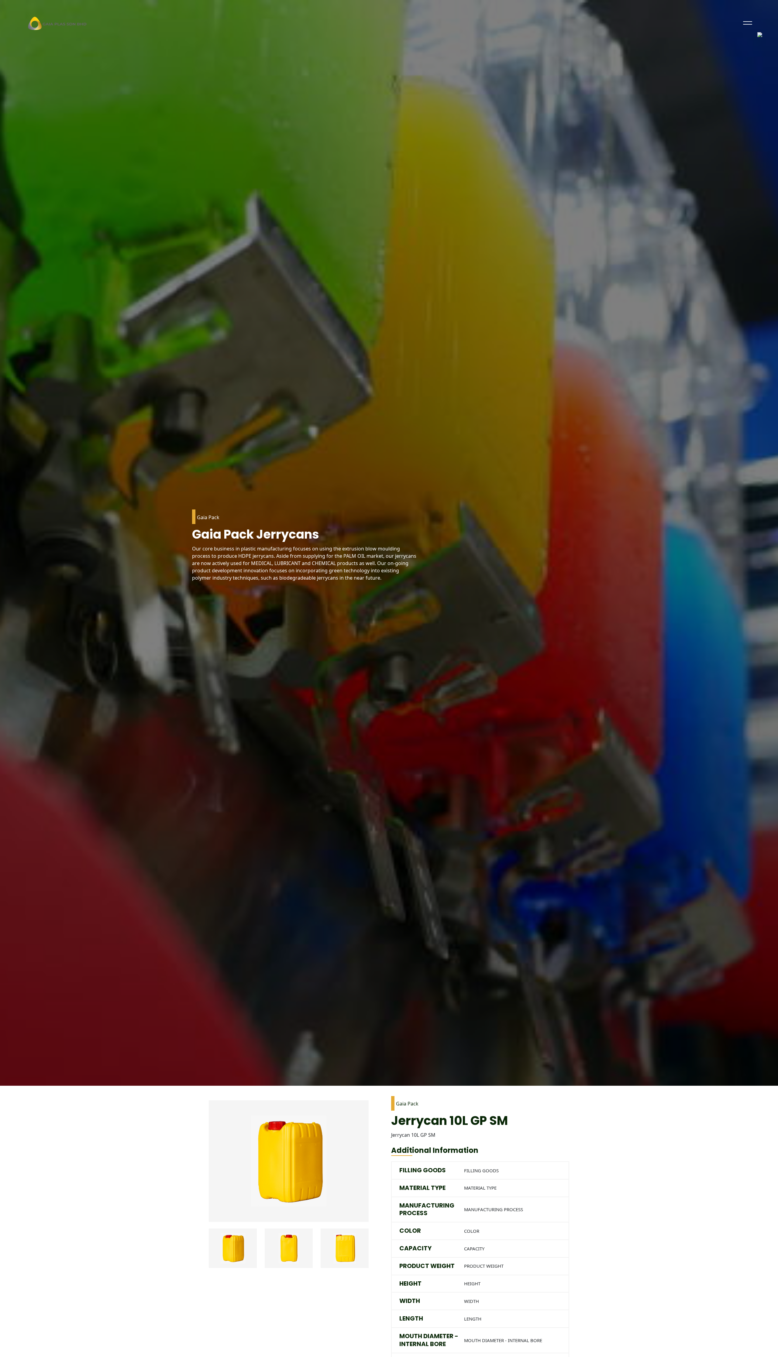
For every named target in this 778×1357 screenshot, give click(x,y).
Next (373, 1252)
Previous (204, 1252)
